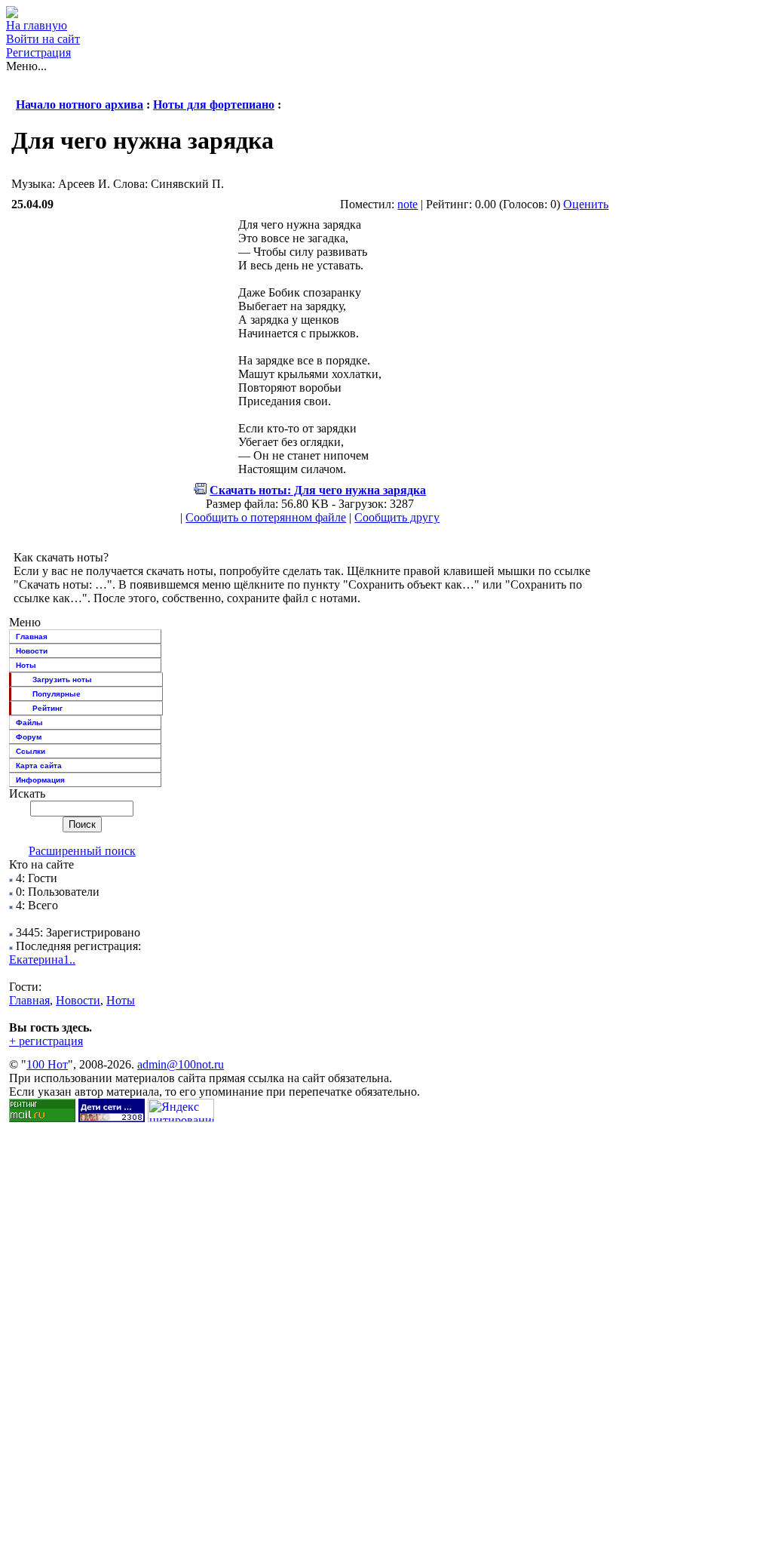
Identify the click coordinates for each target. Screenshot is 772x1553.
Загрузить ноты (62, 679)
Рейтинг (47, 708)
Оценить (585, 204)
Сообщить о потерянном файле (265, 517)
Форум (28, 737)
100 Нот (47, 1064)
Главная (31, 636)
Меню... (26, 66)
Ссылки (30, 751)
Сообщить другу (397, 517)
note (407, 204)
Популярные (56, 694)
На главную (36, 25)
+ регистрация (46, 1041)
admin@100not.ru (180, 1064)
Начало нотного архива (79, 104)
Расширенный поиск (82, 850)
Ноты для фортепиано (213, 104)
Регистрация (38, 52)
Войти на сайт (43, 38)
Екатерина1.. (42, 959)
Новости (31, 651)
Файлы (29, 722)
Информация (40, 780)
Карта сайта (39, 765)
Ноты (26, 665)
